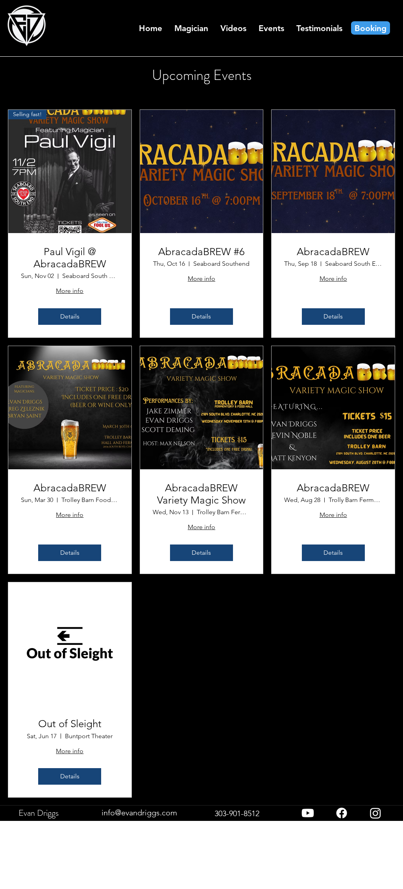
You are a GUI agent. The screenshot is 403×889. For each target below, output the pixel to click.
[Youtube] (308, 813)
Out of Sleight (70, 724)
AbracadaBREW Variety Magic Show (201, 494)
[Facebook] (342, 813)
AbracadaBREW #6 (201, 252)
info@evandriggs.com (139, 812)
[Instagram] (375, 813)
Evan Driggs (38, 813)
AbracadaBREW (333, 252)
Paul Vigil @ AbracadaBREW (69, 258)
